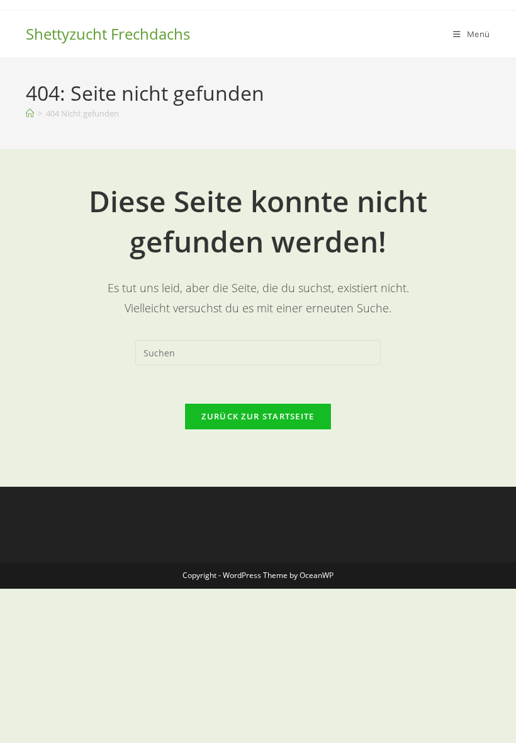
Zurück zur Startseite (257, 416)
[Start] (30, 113)
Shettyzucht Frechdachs (108, 33)
